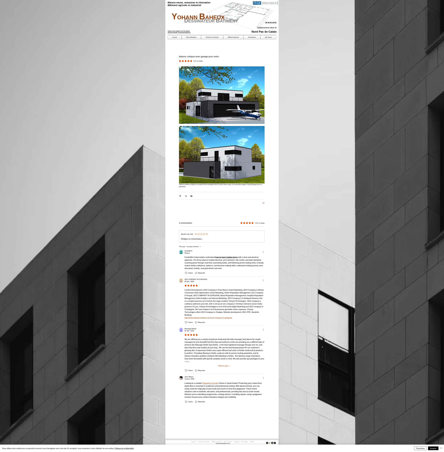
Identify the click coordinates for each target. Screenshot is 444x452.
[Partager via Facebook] (180, 196)
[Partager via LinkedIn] (191, 196)
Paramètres (420, 448)
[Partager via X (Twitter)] (186, 196)
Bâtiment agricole (217, 441)
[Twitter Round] (272, 443)
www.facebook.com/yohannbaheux (179, 33)
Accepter (433, 448)
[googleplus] (275, 443)
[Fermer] (441, 448)
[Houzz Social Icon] (270, 443)
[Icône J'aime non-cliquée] (186, 273)
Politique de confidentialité (124, 448)
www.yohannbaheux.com (223, 443)
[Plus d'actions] (263, 252)
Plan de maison (228, 441)
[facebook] (267, 443)
